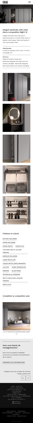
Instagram (17, 403)
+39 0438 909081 (16, 391)
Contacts (16, 414)
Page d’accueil (11, 411)
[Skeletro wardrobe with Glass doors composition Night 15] (28, 378)
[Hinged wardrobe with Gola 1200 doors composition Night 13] (23, 378)
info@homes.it (16, 393)
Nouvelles (26, 413)
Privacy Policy (11, 416)
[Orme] (5, 2)
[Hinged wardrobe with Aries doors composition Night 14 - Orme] (16, 13)
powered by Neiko (16, 421)
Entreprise (21, 411)
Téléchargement (7, 413)
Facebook (17, 401)
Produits (18, 413)
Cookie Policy (21, 416)
